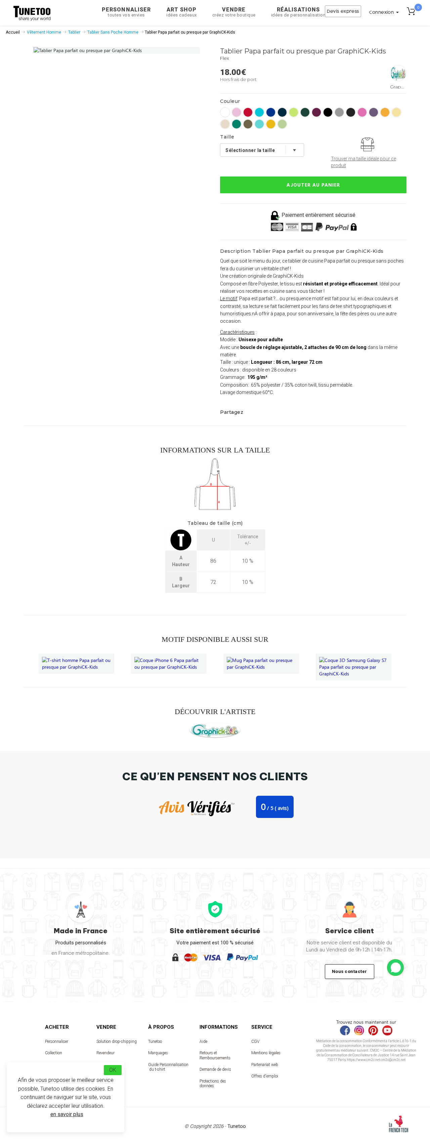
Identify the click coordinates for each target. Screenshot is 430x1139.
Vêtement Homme (44, 32)
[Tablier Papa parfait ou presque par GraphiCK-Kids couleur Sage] (248, 124)
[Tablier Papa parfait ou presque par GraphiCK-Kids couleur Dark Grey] (351, 112)
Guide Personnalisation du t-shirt (168, 1067)
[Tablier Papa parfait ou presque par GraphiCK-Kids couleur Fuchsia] (362, 112)
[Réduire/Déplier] (395, 967)
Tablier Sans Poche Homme (112, 32)
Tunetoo (155, 1041)
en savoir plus (66, 1114)
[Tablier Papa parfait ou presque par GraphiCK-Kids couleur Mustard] (271, 124)
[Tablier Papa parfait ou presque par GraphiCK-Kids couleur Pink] (236, 112)
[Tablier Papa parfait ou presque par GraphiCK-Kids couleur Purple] (374, 112)
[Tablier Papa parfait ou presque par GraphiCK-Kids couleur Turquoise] (259, 112)
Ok (112, 1070)
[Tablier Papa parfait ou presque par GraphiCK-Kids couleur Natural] (225, 124)
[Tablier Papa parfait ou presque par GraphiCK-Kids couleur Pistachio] (282, 124)
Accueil (13, 32)
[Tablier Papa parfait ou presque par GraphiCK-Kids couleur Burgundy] (316, 112)
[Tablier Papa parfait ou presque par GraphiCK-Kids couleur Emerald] (236, 124)
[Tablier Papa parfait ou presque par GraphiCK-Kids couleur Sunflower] (385, 112)
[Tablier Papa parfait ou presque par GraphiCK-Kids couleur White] (225, 112)
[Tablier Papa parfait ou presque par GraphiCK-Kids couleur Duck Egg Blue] (259, 124)
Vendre (234, 11)
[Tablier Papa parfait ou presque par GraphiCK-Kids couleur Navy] (282, 112)
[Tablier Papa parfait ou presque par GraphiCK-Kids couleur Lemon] (396, 112)
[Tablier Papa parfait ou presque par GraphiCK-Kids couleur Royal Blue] (271, 112)
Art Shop (181, 11)
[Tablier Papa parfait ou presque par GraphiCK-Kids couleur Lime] (294, 112)
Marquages (158, 1053)
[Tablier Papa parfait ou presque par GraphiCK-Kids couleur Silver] (339, 112)
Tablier (74, 32)
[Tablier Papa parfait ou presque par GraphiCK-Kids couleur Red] (248, 112)
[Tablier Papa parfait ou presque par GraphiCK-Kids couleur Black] (328, 112)
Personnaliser (126, 11)
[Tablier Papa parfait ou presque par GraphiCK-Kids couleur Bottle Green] (305, 112)
